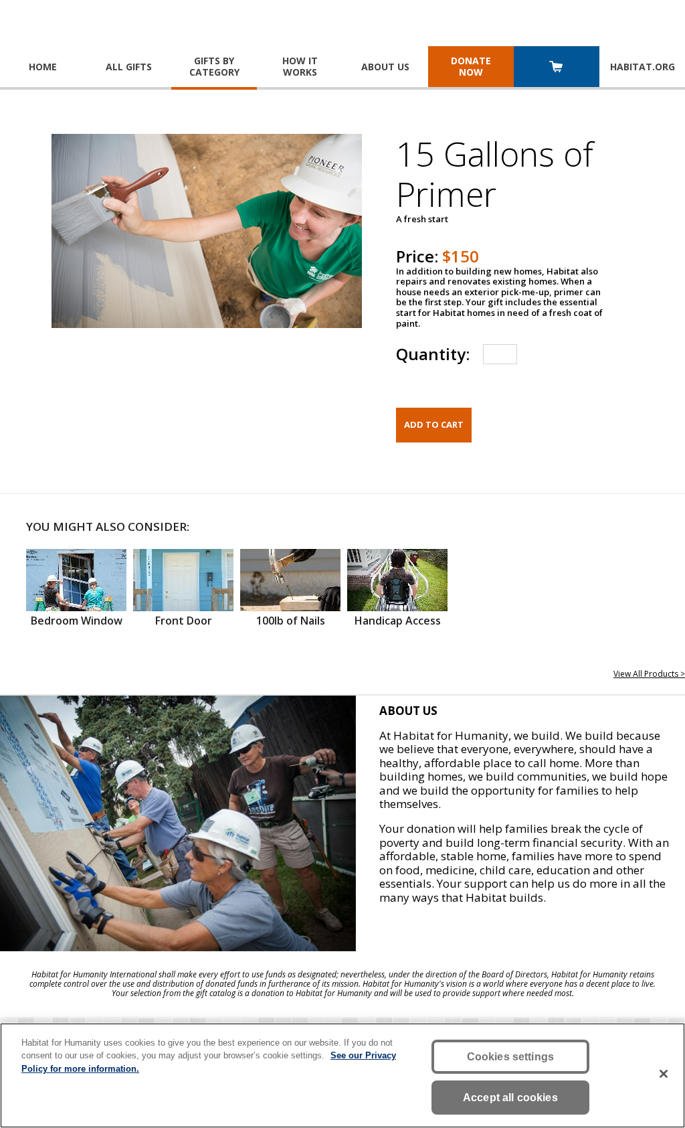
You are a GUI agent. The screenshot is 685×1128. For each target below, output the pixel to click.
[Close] (663, 1074)
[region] (342, 1075)
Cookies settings (511, 1056)
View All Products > (649, 673)
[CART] (556, 68)
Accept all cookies (510, 1097)
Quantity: (433, 354)
